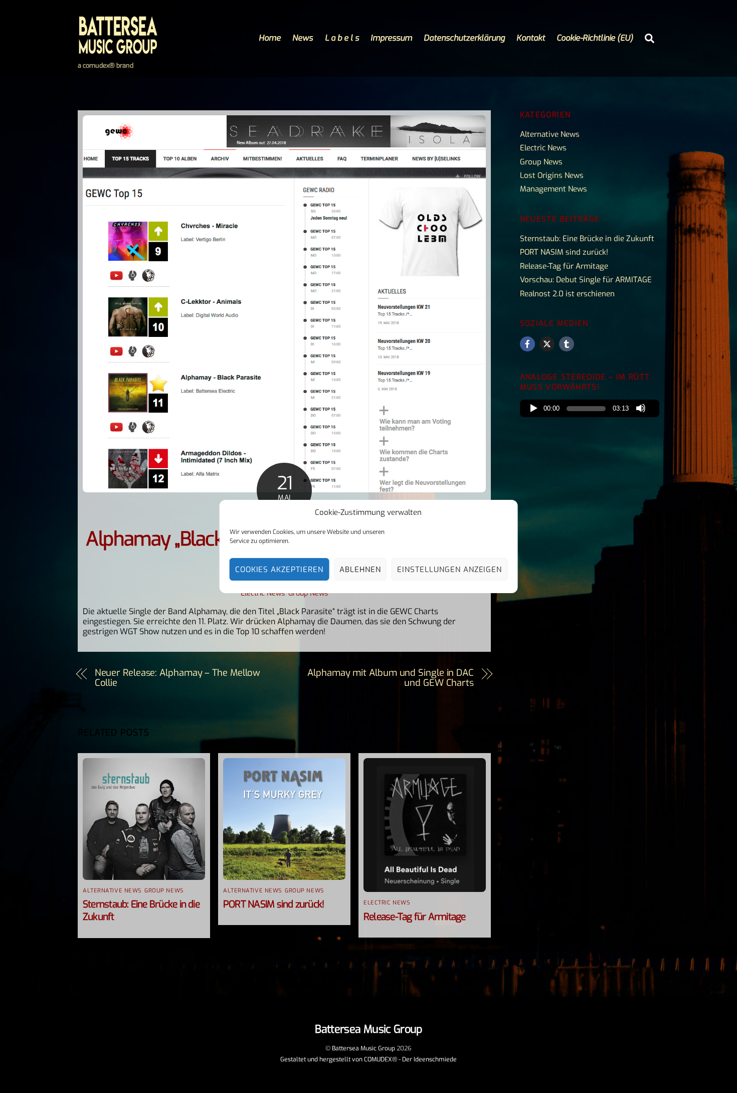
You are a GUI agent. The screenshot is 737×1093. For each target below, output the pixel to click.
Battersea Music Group (363, 1048)
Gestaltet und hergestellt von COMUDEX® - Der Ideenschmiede (368, 1059)
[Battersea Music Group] (118, 50)
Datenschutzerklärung (464, 38)
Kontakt (530, 38)
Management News (553, 189)
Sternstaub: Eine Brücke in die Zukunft (587, 239)
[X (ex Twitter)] (547, 343)
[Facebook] (527, 343)
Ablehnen (360, 570)
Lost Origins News (552, 175)
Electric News (263, 593)
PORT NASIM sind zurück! (273, 904)
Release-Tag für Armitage (414, 916)
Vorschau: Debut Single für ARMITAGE (586, 280)
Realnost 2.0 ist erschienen (567, 294)
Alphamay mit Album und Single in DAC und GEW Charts (390, 678)
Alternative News (112, 890)
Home (270, 38)
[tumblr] (566, 343)
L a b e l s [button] (342, 38)
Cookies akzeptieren (279, 570)
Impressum (391, 38)
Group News (308, 593)
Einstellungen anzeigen (449, 570)
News (302, 38)
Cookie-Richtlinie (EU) (595, 38)
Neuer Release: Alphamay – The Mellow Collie (178, 678)
